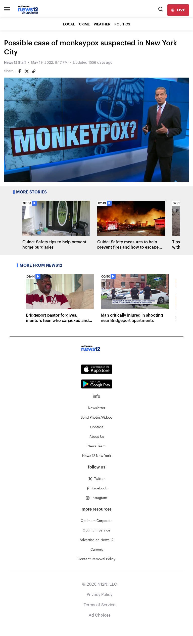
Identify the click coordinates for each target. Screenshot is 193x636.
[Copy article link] (34, 71)
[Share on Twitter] (27, 71)
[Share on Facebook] (20, 71)
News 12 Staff (15, 62)
